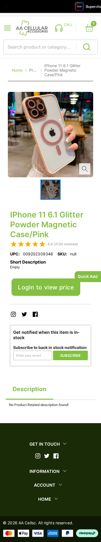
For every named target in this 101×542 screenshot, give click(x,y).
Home (17, 70)
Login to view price (46, 287)
